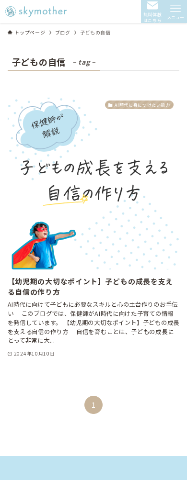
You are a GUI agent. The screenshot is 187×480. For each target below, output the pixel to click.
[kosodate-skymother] (37, 11)
